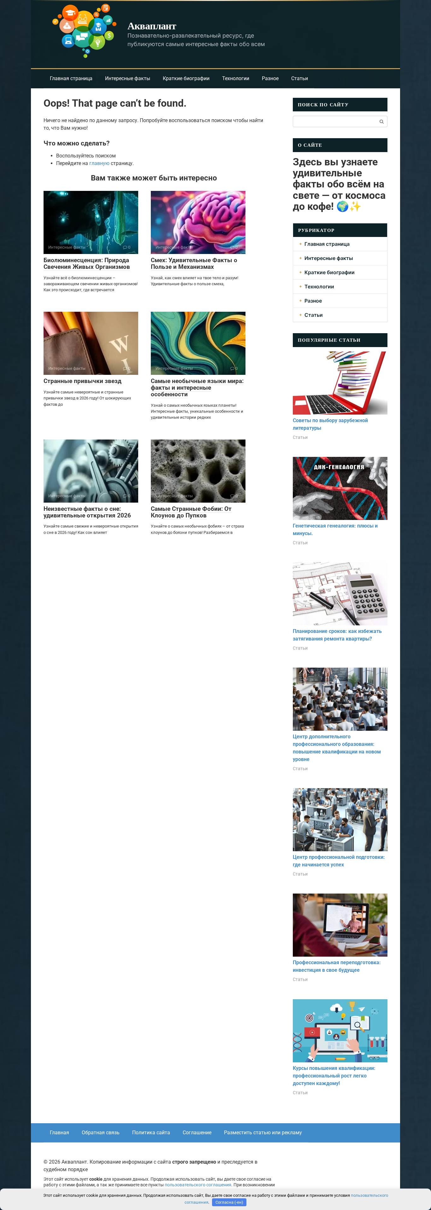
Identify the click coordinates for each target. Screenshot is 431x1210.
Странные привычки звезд (82, 381)
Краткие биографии (186, 78)
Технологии (235, 78)
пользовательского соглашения (198, 1185)
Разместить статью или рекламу (263, 1133)
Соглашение (197, 1133)
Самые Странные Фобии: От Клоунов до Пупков (191, 512)
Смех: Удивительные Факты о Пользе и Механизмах (194, 263)
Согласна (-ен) (229, 1202)
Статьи (299, 78)
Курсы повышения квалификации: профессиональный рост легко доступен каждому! (334, 1075)
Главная (59, 1133)
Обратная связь (101, 1133)
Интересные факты (127, 78)
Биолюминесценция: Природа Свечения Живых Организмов (87, 263)
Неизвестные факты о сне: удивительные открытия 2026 (87, 512)
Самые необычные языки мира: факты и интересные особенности (197, 387)
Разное (270, 78)
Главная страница (71, 78)
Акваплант (151, 25)
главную (99, 163)
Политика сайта (151, 1133)
